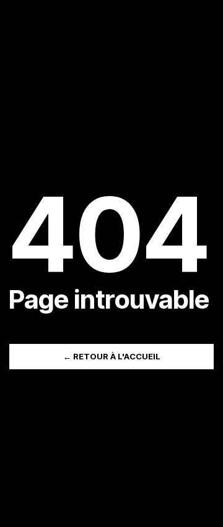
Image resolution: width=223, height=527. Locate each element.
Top (209, 510)
